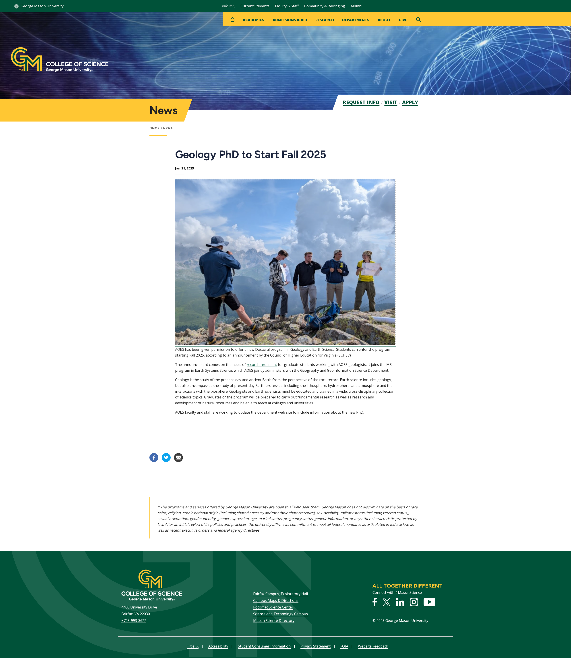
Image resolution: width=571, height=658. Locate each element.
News (168, 128)
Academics (253, 19)
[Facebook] (153, 460)
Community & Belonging (324, 6)
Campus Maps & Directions (275, 600)
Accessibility (218, 646)
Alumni (356, 6)
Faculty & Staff (287, 6)
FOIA (344, 646)
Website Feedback (373, 646)
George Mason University (42, 6)
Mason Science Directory (273, 620)
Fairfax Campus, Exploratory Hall (280, 593)
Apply (410, 102)
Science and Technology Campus (280, 613)
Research (324, 19)
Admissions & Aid (290, 19)
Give (403, 19)
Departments (355, 19)
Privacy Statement (315, 646)
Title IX (193, 646)
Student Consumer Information (264, 646)
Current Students (254, 6)
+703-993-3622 (133, 620)
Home (154, 128)
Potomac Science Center (273, 607)
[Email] (178, 460)
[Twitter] (166, 460)
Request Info (361, 102)
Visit (390, 102)
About (384, 19)
